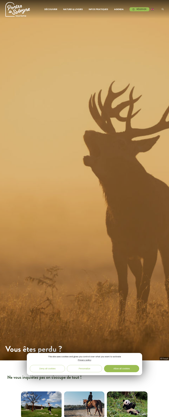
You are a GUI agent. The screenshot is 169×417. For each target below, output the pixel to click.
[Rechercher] (163, 9)
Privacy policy (84, 360)
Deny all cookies (47, 368)
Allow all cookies (121, 368)
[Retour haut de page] (164, 412)
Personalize (84, 368)
